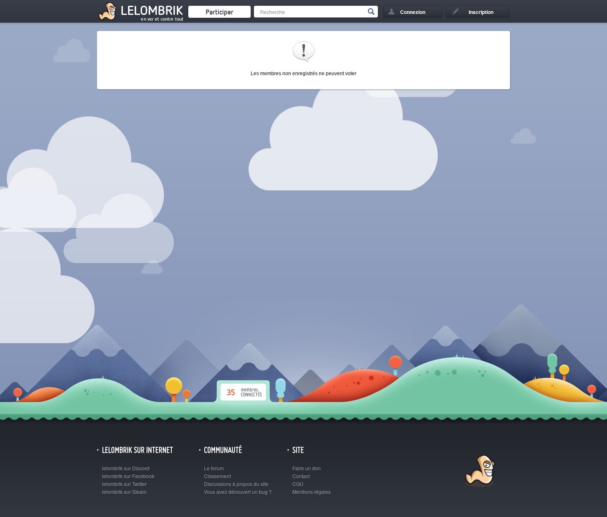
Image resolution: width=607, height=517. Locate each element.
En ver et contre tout (162, 19)
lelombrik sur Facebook (128, 475)
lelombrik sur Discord (125, 468)
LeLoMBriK (479, 471)
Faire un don (306, 468)
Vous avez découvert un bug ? (238, 491)
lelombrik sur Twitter (124, 483)
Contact (301, 475)
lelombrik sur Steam (124, 491)
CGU (298, 483)
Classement (217, 475)
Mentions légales (311, 491)
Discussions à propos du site (236, 483)
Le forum (214, 468)
